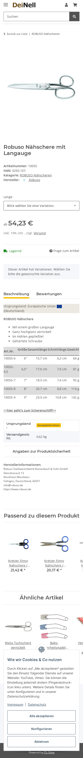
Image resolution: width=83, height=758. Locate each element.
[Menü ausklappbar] (6, 3)
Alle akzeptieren (41, 716)
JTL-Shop (49, 752)
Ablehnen (41, 741)
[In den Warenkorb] (7, 47)
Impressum (15, 704)
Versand (40, 233)
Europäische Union (49, 425)
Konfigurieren (41, 729)
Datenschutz (37, 704)
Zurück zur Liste (17, 34)
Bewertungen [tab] (49, 294)
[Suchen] (74, 16)
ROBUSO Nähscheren (36, 175)
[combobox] (41, 205)
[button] (66, 4)
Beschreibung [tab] (16, 294)
